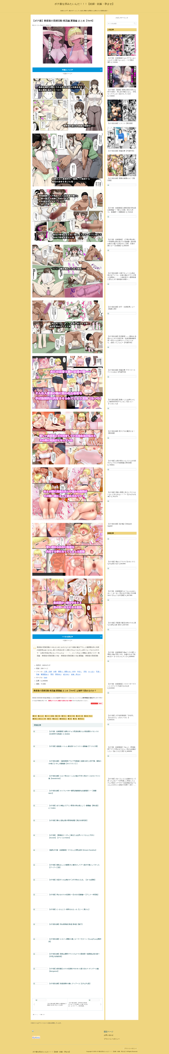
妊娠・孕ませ (76, 674)
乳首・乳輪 (72, 716)
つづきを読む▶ (67, 637)
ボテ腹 (58, 716)
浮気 (85, 671)
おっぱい (91, 671)
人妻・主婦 (48, 671)
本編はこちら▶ (67, 70)
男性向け (58, 674)
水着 (55, 671)
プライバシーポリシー (112, 1039)
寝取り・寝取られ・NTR (67, 671)
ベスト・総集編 (50, 716)
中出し (79, 671)
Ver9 (45, 677)
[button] (134, 24)
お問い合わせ (108, 1035)
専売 (52, 674)
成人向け (66, 674)
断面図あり (45, 674)
